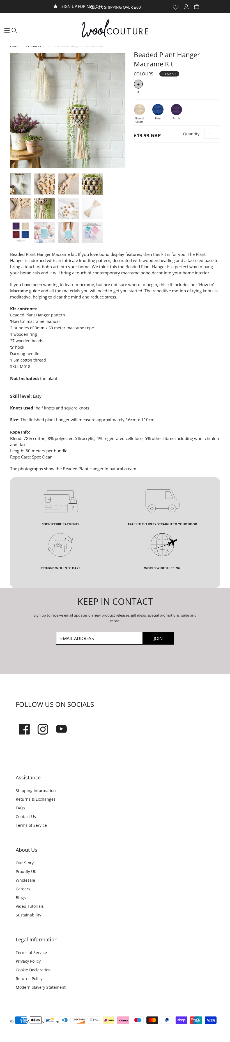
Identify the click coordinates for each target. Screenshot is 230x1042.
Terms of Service (31, 825)
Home (15, 45)
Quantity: (191, 133)
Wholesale (25, 880)
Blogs (21, 897)
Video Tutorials (30, 906)
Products (33, 45)
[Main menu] (7, 30)
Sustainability (28, 915)
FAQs (20, 808)
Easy (37, 396)
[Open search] (14, 30)
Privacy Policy (28, 961)
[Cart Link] (197, 7)
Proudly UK (26, 871)
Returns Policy (29, 978)
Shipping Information (36, 790)
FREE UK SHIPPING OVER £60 (114, 7)
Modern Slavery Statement (41, 987)
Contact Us (26, 816)
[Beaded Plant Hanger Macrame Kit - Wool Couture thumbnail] (20, 183)
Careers (23, 889)
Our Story (25, 862)
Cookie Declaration (33, 969)
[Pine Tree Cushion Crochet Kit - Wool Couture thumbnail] (44, 232)
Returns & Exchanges (36, 799)
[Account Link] (186, 7)
